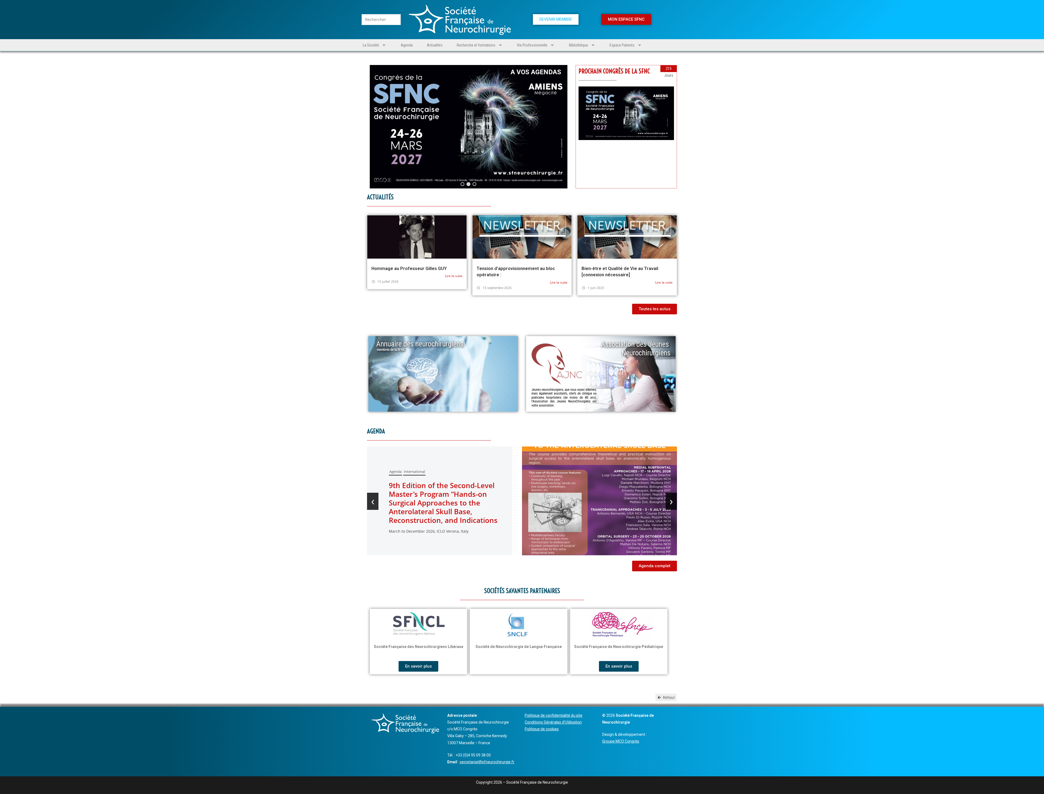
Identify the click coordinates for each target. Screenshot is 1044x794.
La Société (371, 45)
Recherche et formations (476, 45)
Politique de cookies (542, 729)
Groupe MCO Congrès (620, 741)
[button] (374, 45)
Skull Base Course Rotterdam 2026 (481, 503)
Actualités (435, 45)
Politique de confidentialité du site (553, 715)
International (457, 484)
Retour (668, 697)
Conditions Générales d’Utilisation (553, 722)
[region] (468, 126)
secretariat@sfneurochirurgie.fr (487, 762)
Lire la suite (453, 276)
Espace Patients (622, 45)
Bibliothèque (578, 45)
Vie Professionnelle (532, 45)
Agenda (407, 45)
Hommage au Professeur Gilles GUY (409, 268)
